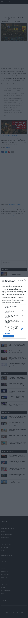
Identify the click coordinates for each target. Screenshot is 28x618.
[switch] (22, 310)
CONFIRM (8, 336)
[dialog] (14, 309)
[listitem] (14, 307)
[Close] (25, 280)
